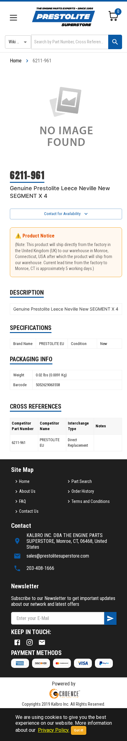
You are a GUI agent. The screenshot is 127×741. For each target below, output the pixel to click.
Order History (83, 491)
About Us (27, 491)
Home (16, 61)
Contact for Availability (62, 213)
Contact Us (29, 511)
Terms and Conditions (91, 501)
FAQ (22, 501)
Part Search (82, 481)
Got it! (78, 730)
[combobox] (69, 42)
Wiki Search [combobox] (19, 41)
